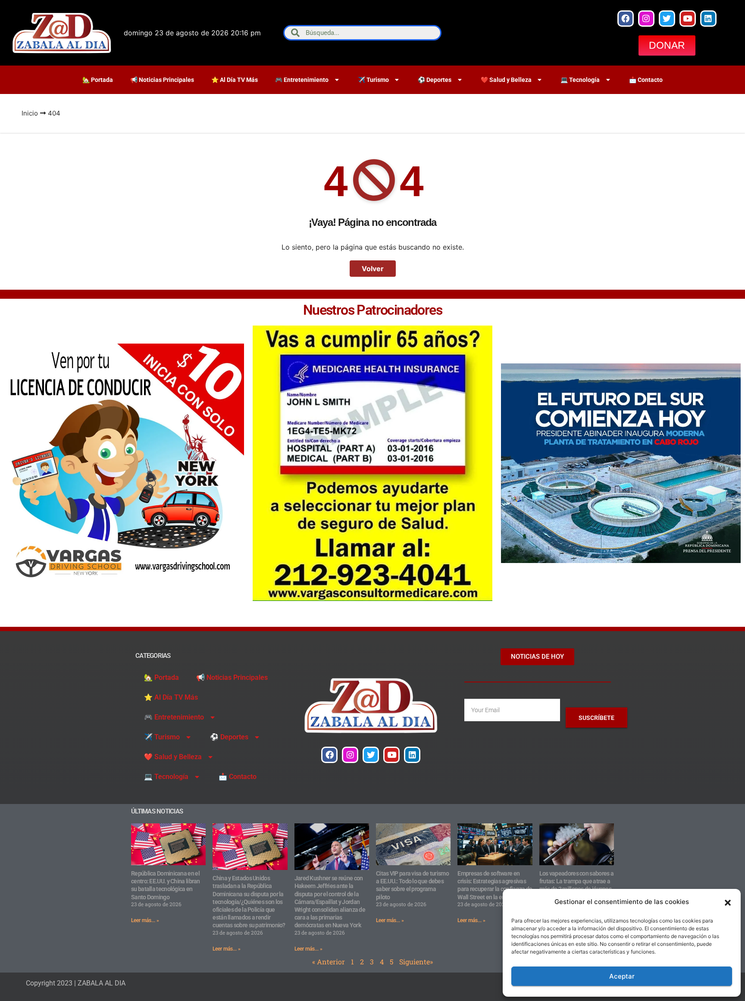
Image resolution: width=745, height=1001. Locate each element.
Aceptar (622, 976)
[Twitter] (667, 18)
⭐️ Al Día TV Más (234, 79)
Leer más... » (145, 920)
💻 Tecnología (580, 79)
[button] (727, 902)
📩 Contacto (646, 79)
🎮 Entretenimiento (302, 79)
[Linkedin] (708, 18)
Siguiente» (416, 961)
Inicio (30, 113)
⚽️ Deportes (434, 79)
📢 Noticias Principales (162, 79)
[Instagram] (646, 18)
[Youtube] (687, 18)
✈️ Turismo (373, 79)
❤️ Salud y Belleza (506, 79)
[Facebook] (625, 18)
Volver (373, 268)
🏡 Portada (97, 79)
